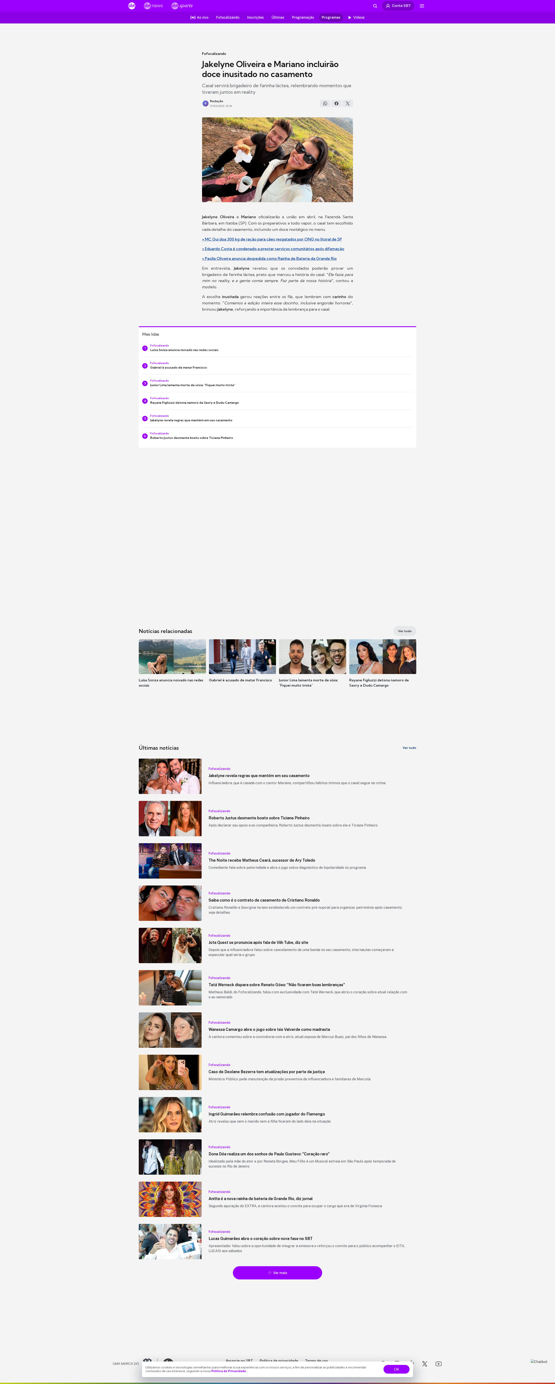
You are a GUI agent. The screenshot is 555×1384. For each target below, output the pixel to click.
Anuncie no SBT (239, 1360)
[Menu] (422, 6)
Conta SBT (401, 5)
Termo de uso (316, 1360)
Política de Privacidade (228, 1371)
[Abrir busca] (375, 6)
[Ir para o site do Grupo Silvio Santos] (135, 1363)
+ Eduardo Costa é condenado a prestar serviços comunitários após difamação (273, 248)
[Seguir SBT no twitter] (424, 1363)
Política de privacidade (279, 1360)
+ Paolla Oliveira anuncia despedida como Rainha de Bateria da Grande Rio (269, 258)
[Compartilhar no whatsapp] (325, 103)
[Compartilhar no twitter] (348, 103)
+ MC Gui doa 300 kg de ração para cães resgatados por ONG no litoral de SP (272, 239)
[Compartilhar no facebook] (336, 103)
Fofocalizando (214, 53)
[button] (172, 669)
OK (396, 1369)
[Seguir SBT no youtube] (438, 1363)
